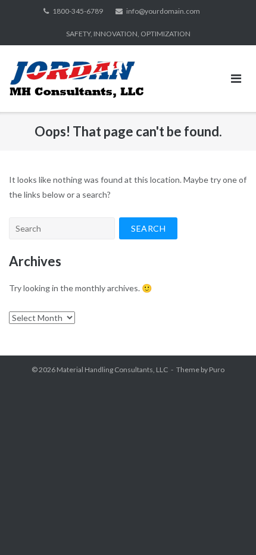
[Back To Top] (226, 526)
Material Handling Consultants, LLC (112, 369)
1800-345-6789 (77, 11)
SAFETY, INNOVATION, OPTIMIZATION (128, 33)
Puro (216, 369)
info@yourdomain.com (163, 11)
